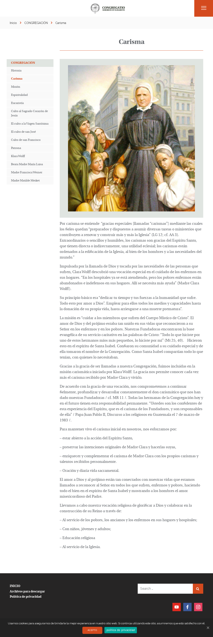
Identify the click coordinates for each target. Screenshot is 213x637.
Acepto (92, 630)
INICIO (15, 586)
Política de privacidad (25, 596)
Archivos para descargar (27, 591)
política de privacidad (120, 630)
